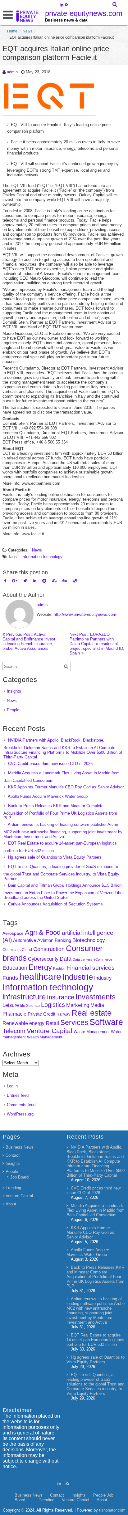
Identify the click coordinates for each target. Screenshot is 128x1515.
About (11, 1204)
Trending (13, 1187)
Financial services (90, 967)
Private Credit (41, 1014)
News (27, 31)
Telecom (13, 1030)
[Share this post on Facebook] (5, 581)
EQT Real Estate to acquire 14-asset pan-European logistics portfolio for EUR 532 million (95, 1340)
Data (65, 959)
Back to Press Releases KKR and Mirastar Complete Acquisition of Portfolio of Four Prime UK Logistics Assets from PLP (60, 811)
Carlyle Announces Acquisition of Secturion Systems (55, 904)
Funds (10, 978)
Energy (40, 967)
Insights (14, 691)
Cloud (27, 950)
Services (74, 1022)
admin (12, 72)
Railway (63, 1014)
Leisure (10, 1005)
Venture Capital (49, 1030)
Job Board (19, 1177)
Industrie (77, 977)
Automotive (24, 940)
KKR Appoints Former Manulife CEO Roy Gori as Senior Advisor (66, 787)
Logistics (53, 1004)
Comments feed (21, 1104)
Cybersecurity (43, 959)
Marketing (77, 1005)
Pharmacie (14, 1014)
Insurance (60, 997)
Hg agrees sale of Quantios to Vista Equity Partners (55, 857)
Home (12, 31)
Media (97, 1005)
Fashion (59, 968)
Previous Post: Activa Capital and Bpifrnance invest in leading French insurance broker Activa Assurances (28, 641)
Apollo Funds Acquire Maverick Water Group (48, 796)
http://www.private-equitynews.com (85, 614)
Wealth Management (44, 1037)
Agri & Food (43, 932)
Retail (52, 1023)
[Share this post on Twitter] (25, 581)
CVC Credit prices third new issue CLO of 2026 (50, 763)
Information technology (41, 556)
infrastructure (24, 997)
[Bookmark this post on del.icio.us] (74, 581)
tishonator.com (112, 1510)
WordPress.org (20, 1114)
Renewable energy (23, 1023)
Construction (49, 949)
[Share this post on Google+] (14, 581)
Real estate (91, 1012)
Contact (13, 1155)
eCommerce (103, 959)
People (13, 710)
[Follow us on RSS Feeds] (66, 5)
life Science (30, 1005)
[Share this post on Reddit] (44, 581)
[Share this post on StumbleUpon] (54, 581)
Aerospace (13, 933)
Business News (20, 1147)
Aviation (45, 940)
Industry (103, 978)
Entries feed (18, 1095)
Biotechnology (88, 940)
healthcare (40, 977)
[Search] (115, 4)
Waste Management (92, 1031)
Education (14, 968)
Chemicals (11, 950)
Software (106, 1022)
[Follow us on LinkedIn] (61, 5)
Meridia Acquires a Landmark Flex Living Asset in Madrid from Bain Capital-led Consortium (95, 1210)
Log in (12, 1086)
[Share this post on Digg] (64, 581)
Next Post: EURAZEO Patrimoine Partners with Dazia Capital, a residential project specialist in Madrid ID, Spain (97, 643)
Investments (95, 997)
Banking (63, 940)
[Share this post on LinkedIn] (34, 581)
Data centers (82, 959)
